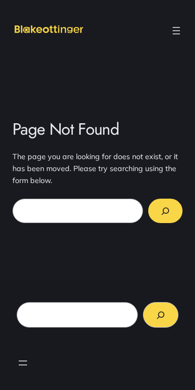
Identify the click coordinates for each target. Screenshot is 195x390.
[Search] (165, 211)
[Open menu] (176, 30)
